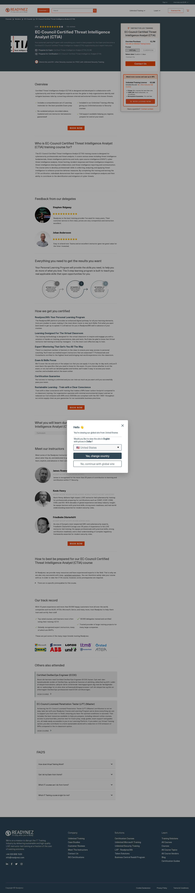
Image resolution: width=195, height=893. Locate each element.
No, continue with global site (97, 464)
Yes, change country (97, 456)
